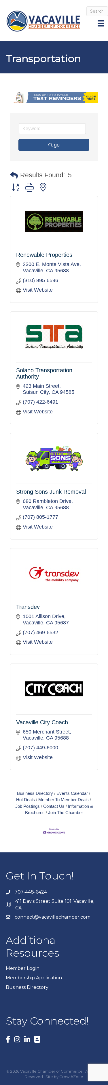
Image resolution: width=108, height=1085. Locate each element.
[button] (14, 175)
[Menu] (101, 23)
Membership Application (34, 978)
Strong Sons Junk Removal (51, 492)
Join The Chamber (65, 812)
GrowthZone (71, 1076)
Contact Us (54, 806)
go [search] (57, 145)
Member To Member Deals (63, 799)
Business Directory (35, 793)
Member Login (22, 968)
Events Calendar (72, 793)
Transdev (28, 607)
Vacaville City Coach (42, 722)
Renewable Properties (44, 255)
